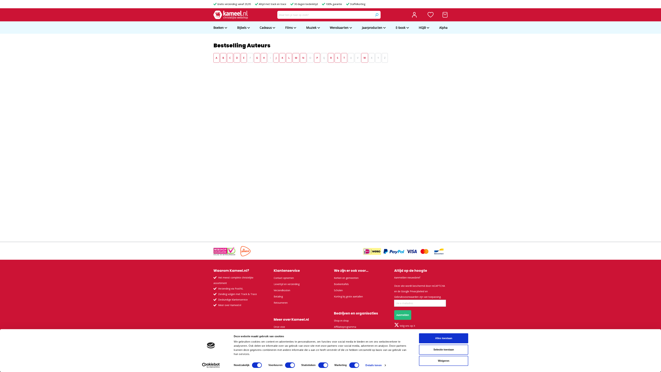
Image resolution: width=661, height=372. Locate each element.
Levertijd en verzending (287, 284)
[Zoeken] (377, 15)
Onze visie (279, 326)
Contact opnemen (284, 278)
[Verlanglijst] (431, 14)
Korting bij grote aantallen (348, 296)
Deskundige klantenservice (233, 299)
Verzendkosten (282, 290)
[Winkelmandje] (445, 15)
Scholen (338, 290)
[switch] (290, 365)
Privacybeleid (417, 291)
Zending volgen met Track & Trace (237, 294)
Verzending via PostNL (230, 288)
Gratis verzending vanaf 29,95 (234, 4)
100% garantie (334, 4)
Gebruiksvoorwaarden (406, 296)
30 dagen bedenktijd (305, 4)
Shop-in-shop (341, 320)
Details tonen (373, 365)
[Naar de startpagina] (230, 15)
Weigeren (443, 360)
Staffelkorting (357, 4)
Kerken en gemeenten (346, 278)
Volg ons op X (407, 325)
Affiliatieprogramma (345, 326)
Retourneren (281, 302)
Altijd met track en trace (272, 4)
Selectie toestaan (443, 349)
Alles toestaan (443, 338)
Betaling (278, 296)
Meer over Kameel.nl (229, 305)
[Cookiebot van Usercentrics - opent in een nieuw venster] (211, 365)
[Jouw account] (414, 14)
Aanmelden (402, 315)
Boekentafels (341, 284)
